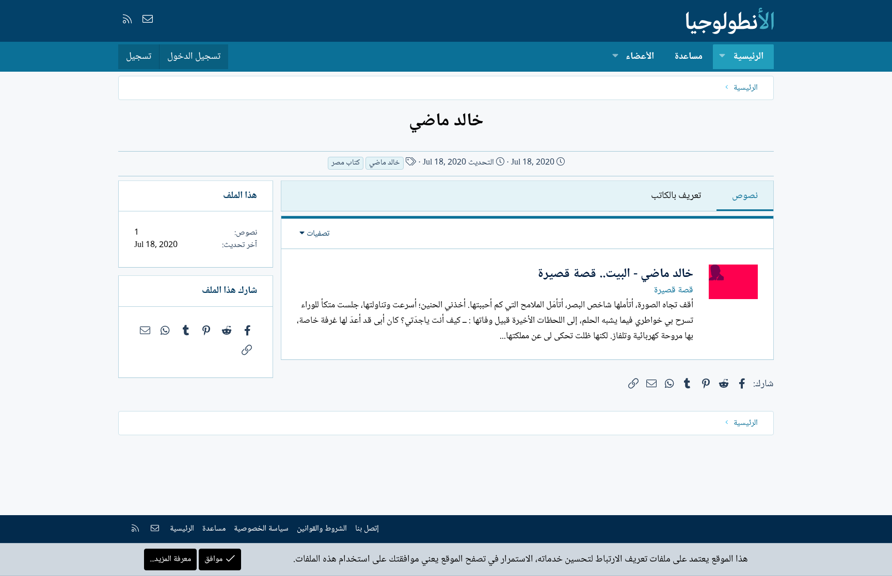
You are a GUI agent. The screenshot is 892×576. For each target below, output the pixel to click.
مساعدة (689, 56)
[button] (722, 57)
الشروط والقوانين (322, 529)
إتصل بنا (367, 529)
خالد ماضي (384, 163)
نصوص (745, 196)
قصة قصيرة (673, 290)
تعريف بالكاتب (676, 196)
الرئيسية (748, 56)
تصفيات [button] (318, 234)
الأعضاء (640, 56)
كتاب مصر (345, 163)
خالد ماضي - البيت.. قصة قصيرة (615, 274)
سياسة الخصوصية (261, 529)
